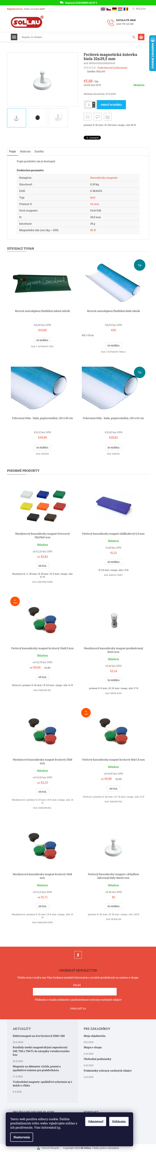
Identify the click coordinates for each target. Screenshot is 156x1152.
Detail (42, 565)
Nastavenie (22, 1137)
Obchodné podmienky (97, 1059)
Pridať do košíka (111, 104)
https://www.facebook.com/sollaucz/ (78, 955)
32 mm (94, 204)
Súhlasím (119, 1121)
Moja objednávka (95, 1036)
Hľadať (135, 37)
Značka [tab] (39, 151)
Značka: (96, 71)
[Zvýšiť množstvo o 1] (93, 103)
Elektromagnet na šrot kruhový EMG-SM (39, 1036)
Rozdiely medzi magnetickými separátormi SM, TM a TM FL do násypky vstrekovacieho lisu (41, 1050)
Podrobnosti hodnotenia (112, 67)
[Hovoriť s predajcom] (97, 117)
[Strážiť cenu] (107, 117)
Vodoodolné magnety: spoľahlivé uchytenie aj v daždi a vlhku (42, 1083)
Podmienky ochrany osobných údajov (108, 1070)
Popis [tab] (12, 151)
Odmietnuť (95, 1121)
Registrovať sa (14, 8)
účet (42, 8)
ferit (92, 197)
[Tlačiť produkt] (87, 117)
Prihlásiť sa (78, 1008)
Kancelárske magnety (104, 177)
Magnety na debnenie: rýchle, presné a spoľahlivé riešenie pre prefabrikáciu (37, 1068)
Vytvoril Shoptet (50, 1147)
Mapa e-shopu (93, 1047)
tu (58, 1127)
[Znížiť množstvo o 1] (93, 106)
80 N (93, 230)
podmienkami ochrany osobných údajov (96, 999)
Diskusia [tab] (25, 151)
